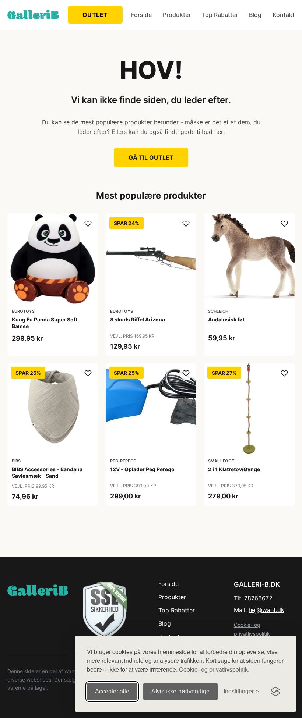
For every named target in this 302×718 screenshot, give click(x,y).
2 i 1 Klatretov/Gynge (234, 469)
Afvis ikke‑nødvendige (180, 691)
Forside (141, 14)
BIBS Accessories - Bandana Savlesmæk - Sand (47, 472)
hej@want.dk (266, 610)
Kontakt (284, 14)
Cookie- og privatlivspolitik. (214, 669)
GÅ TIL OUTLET (151, 157)
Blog (255, 14)
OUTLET (95, 14)
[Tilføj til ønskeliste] (88, 223)
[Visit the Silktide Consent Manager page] (275, 691)
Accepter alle (112, 691)
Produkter (177, 14)
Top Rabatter (220, 14)
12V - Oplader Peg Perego (142, 469)
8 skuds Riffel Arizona (137, 319)
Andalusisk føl (226, 319)
